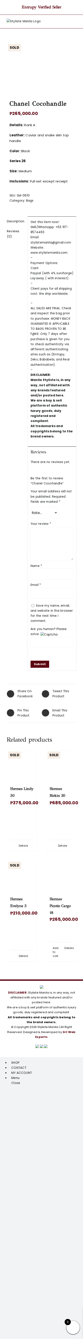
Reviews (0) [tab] (13, 233)
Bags (30, 201)
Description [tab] (15, 221)
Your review (41, 524)
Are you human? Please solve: (49, 631)
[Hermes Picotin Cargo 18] (61, 876)
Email (36, 585)
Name (36, 566)
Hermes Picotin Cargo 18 (60, 906)
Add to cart (56, 952)
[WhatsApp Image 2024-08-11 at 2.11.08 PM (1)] (41, 66)
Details (23, 846)
